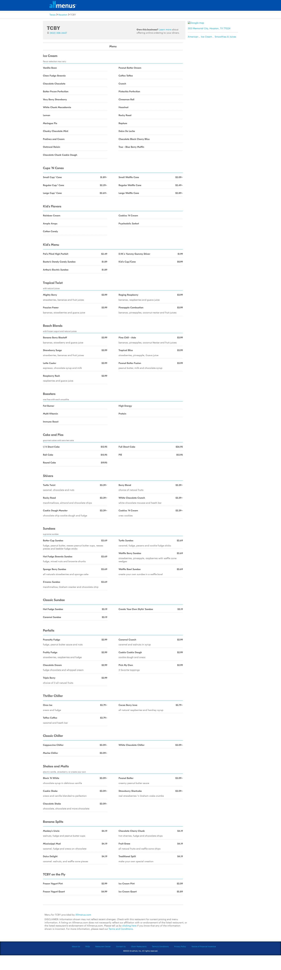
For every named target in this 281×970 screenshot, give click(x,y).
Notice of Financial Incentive (204, 946)
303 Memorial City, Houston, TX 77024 (209, 28)
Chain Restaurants (139, 946)
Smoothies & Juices (225, 36)
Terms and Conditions (121, 928)
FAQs (87, 946)
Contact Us (121, 946)
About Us (76, 946)
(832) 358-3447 (58, 32)
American (193, 36)
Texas (52, 14)
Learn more (165, 29)
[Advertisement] (213, 62)
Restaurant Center (103, 946)
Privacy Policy (180, 946)
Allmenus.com (83, 914)
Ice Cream (206, 36)
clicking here (129, 925)
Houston (62, 14)
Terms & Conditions (160, 946)
